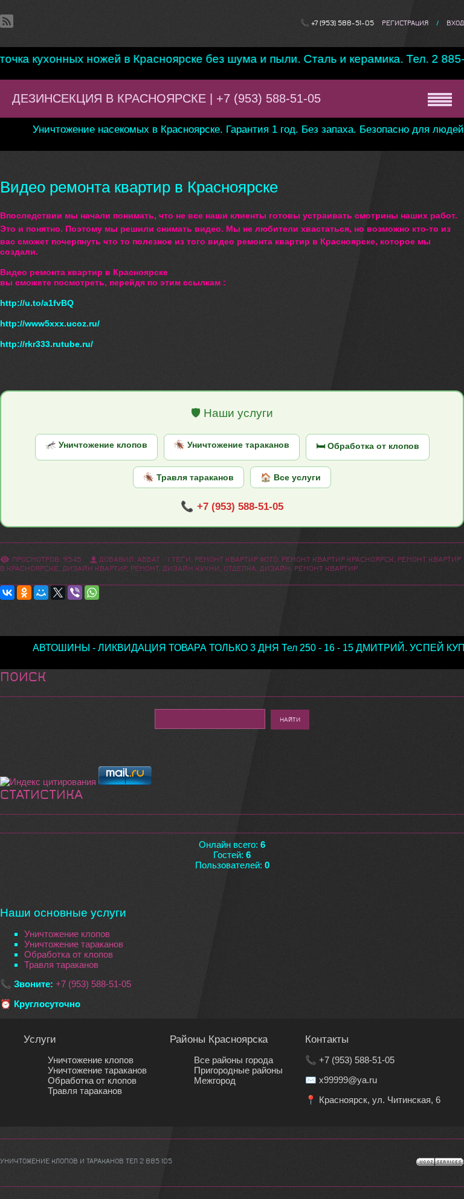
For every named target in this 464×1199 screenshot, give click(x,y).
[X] (58, 592)
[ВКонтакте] (7, 592)
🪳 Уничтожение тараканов (231, 445)
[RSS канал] (6, 21)
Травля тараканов (61, 964)
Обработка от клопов (68, 954)
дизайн (275, 568)
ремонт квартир (326, 568)
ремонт (144, 568)
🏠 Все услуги (290, 477)
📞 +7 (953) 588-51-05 (232, 506)
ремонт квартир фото (236, 559)
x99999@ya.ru (348, 1080)
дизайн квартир (94, 568)
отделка (240, 568)
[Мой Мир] (41, 592)
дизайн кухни (191, 568)
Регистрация (405, 23)
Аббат (148, 559)
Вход (455, 23)
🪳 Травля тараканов (188, 477)
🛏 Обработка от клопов (367, 446)
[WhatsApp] (92, 592)
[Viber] (75, 592)
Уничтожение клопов (67, 934)
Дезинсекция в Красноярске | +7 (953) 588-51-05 (166, 98)
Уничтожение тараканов (73, 944)
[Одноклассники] (24, 592)
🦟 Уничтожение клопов (96, 445)
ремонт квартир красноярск (338, 559)
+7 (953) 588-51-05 (342, 23)
